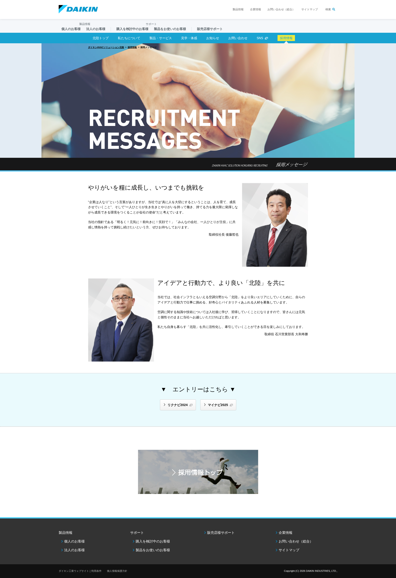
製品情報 (238, 9)
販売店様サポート (210, 29)
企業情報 (255, 9)
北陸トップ (101, 38)
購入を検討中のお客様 (153, 541)
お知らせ (212, 38)
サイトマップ (309, 9)
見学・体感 (189, 38)
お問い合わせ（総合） (281, 9)
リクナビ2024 (178, 405)
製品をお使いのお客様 (153, 550)
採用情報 (132, 47)
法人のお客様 (74, 550)
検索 (328, 9)
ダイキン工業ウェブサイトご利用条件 (80, 571)
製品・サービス (160, 38)
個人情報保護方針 (117, 571)
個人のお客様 (74, 541)
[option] (198, 100)
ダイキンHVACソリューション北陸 (106, 47)
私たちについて (129, 38)
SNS (260, 38)
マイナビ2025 (218, 405)
